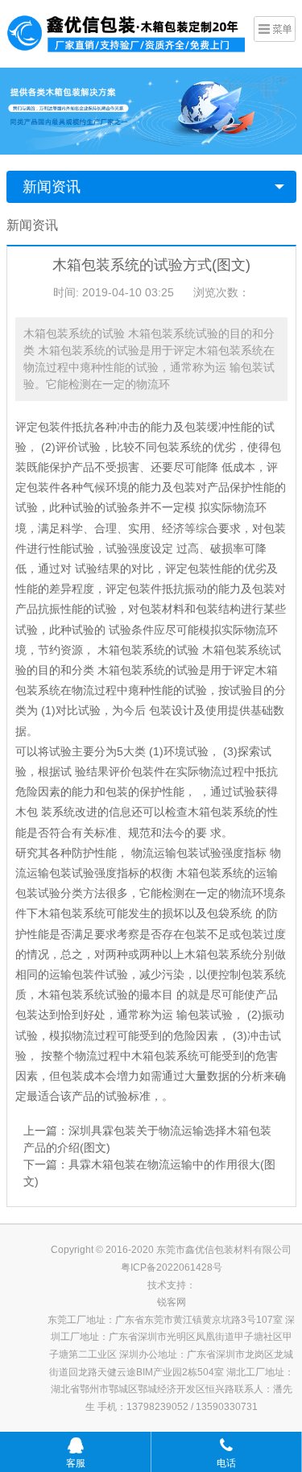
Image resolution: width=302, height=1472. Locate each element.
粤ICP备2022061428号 (171, 1267)
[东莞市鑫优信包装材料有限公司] (127, 31)
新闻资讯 (52, 187)
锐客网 (171, 1302)
